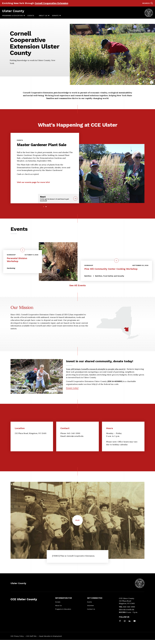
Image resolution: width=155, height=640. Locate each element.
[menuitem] (12, 15)
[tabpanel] (45, 160)
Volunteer (90, 605)
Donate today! (72, 388)
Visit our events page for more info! (33, 182)
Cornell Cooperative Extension (51, 3)
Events (31, 16)
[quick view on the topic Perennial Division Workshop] (22, 250)
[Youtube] (134, 621)
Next (54, 198)
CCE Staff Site (31, 636)
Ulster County (13, 11)
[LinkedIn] (129, 621)
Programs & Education (12, 16)
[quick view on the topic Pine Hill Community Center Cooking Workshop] (116, 261)
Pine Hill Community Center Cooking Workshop (110, 269)
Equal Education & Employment (50, 636)
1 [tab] (43, 206)
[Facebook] (120, 621)
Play (79, 522)
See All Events (77, 285)
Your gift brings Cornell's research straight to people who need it (95, 369)
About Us (43, 16)
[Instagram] (124, 621)
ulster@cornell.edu (126, 609)
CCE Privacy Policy (17, 636)
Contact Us (91, 609)
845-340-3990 (129, 607)
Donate (55, 16)
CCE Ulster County (24, 599)
